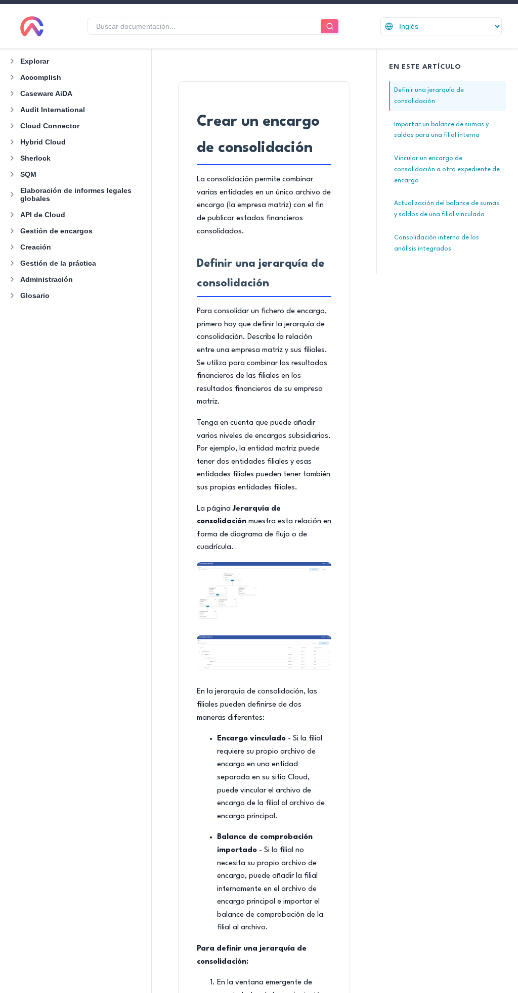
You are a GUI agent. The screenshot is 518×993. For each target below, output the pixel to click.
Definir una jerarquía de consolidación (429, 96)
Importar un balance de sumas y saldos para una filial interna (441, 130)
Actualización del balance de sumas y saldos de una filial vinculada (446, 209)
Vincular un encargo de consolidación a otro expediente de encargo (447, 169)
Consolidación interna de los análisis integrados (436, 243)
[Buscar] (329, 26)
